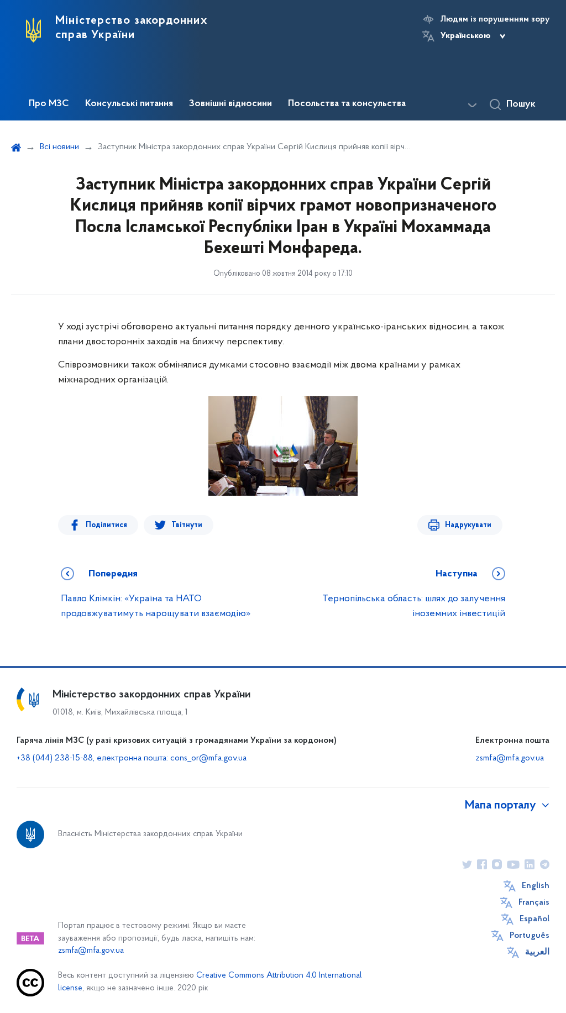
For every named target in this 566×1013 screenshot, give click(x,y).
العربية (537, 952)
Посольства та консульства (347, 104)
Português (529, 935)
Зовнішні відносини (230, 104)
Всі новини (59, 147)
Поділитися (106, 525)
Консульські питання (129, 104)
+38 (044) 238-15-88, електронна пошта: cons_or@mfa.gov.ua (132, 758)
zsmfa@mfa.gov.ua (509, 758)
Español (534, 919)
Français (533, 902)
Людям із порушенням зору (495, 19)
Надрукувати (468, 525)
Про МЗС (49, 104)
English (535, 885)
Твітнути (186, 525)
